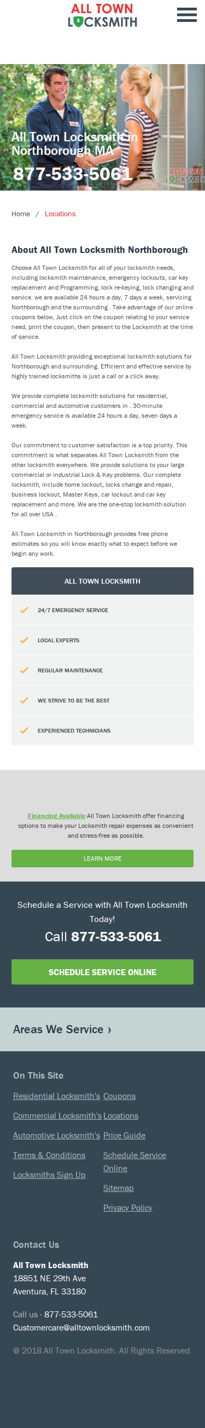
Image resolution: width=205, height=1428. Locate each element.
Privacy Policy (128, 1207)
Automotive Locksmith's (56, 1135)
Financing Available (56, 815)
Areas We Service (58, 1029)
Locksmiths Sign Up (49, 1174)
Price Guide (124, 1135)
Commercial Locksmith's (57, 1115)
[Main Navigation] (187, 15)
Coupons (119, 1095)
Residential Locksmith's (56, 1095)
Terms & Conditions (49, 1154)
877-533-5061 (72, 173)
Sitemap (118, 1187)
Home (20, 213)
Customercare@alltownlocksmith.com (81, 1327)
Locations (60, 213)
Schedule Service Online (102, 971)
